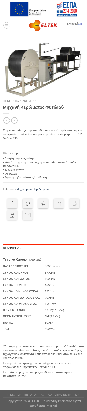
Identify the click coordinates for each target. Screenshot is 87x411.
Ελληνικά (72, 23)
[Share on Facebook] (12, 203)
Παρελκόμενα (25, 101)
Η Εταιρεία (14, 394)
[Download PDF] (12, 215)
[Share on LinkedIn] (59, 203)
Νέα (77, 394)
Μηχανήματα (24, 189)
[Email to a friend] (28, 215)
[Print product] (74, 203)
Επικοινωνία (63, 394)
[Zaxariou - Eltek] (43, 25)
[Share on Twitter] (28, 203)
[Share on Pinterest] (43, 203)
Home (7, 101)
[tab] (43, 248)
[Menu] (6, 25)
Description (12, 248)
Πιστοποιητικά (34, 394)
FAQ (49, 394)
